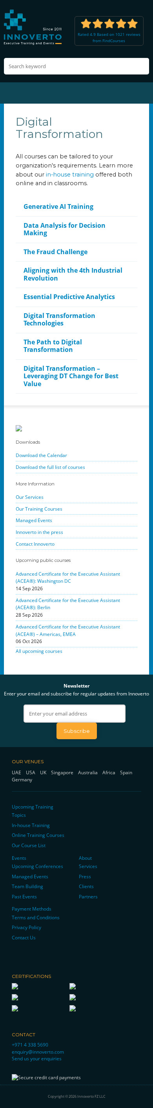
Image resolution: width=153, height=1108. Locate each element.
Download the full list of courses (50, 467)
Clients (86, 886)
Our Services (30, 497)
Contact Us (24, 937)
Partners (88, 896)
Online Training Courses (38, 835)
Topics (19, 815)
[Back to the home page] (33, 27)
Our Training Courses (39, 509)
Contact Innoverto (35, 544)
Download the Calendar (41, 455)
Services (88, 866)
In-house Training (31, 825)
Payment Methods (31, 908)
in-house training (70, 174)
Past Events (24, 896)
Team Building (27, 886)
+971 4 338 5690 (30, 1044)
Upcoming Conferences (37, 866)
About (85, 858)
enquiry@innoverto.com (38, 1052)
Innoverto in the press (39, 532)
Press (85, 876)
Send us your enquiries (37, 1058)
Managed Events (34, 520)
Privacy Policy (26, 927)
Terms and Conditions (36, 917)
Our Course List (29, 845)
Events (19, 858)
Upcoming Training (32, 806)
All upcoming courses (39, 651)
